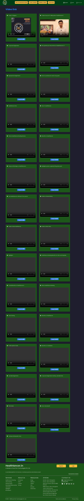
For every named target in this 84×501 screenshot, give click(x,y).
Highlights (8, 488)
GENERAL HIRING (42, 2)
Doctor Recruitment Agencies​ (50, 493)
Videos (32, 483)
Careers (20, 483)
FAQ (31, 485)
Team (19, 481)
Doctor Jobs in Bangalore (49, 481)
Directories (33, 488)
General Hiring (9, 483)
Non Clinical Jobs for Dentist (49, 495)
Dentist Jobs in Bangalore (49, 480)
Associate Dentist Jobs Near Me (50, 490)
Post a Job (80, 2)
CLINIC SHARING (33, 2)
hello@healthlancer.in (68, 480)
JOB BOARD (51, 2)
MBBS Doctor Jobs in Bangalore (50, 486)
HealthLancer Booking (11, 480)
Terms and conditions (61, 499)
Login (73, 466)
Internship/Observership (11, 485)
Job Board (8, 487)
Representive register (73, 473)
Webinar (32, 481)
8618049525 (65, 481)
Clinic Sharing (9, 481)
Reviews (32, 487)
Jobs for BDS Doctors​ (48, 488)
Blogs (32, 480)
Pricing (19, 485)
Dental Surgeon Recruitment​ (49, 491)
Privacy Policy (75, 499)
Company (20, 480)
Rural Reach (8, 490)
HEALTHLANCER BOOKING (21, 2)
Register (61, 466)
